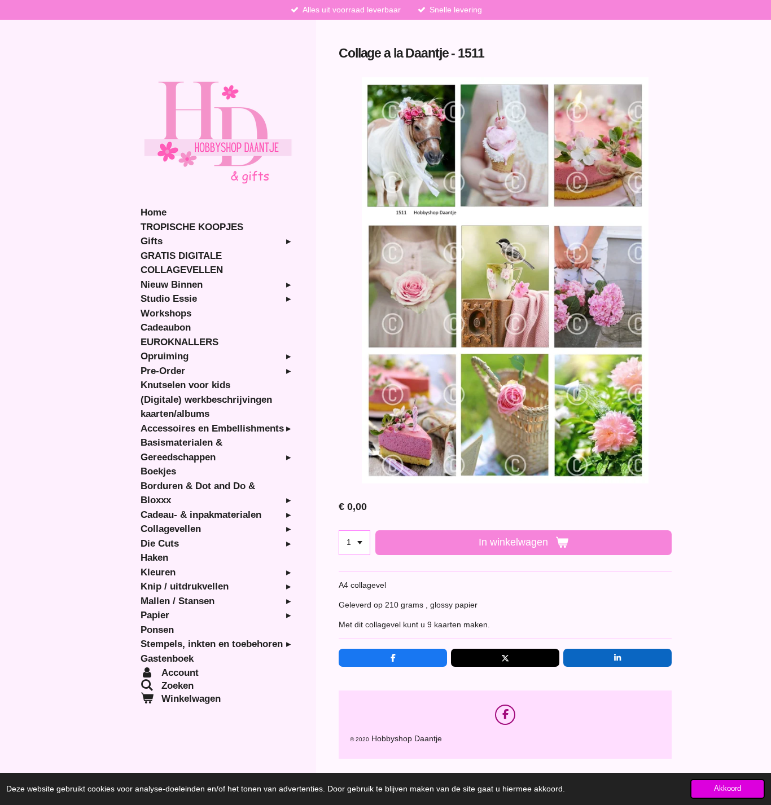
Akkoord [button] (727, 789)
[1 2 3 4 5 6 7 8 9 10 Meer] (354, 542)
